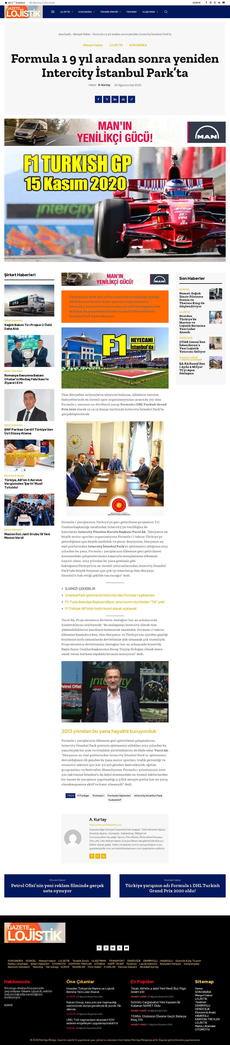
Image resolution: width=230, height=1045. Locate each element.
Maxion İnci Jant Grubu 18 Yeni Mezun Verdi (27, 536)
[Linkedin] (219, 3)
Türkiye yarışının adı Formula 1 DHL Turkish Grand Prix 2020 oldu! (172, 888)
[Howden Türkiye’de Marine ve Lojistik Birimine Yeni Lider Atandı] (215, 317)
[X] (106, 99)
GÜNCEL (184, 289)
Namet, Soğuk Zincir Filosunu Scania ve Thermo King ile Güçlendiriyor (191, 299)
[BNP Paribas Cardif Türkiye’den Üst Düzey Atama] (29, 405)
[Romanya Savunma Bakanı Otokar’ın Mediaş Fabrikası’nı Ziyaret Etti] (29, 351)
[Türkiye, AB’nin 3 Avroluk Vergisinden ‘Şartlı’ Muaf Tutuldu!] (29, 456)
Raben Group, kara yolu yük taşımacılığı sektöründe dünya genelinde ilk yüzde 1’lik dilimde (93, 1005)
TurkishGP (114, 799)
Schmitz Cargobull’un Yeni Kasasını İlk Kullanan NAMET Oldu (155, 1004)
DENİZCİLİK (185, 338)
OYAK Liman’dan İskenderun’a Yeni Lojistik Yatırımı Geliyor (192, 346)
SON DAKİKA (138, 45)
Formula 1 (98, 795)
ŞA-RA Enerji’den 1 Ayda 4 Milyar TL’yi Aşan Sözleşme (192, 368)
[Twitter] (215, 3)
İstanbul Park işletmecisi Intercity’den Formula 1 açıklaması (110, 595)
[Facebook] (206, 3)
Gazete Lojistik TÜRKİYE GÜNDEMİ (190, 358)
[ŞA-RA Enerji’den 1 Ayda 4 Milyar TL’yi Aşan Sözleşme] (215, 362)
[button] (165, 11)
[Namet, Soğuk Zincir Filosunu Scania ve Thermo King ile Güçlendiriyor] (215, 294)
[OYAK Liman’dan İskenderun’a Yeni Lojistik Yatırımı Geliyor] (215, 343)
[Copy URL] (131, 99)
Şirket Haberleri (13, 320)
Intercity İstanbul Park (148, 795)
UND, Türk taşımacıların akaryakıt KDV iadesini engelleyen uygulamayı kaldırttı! (92, 1021)
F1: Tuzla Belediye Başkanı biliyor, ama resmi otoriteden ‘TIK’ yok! (115, 602)
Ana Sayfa (65, 34)
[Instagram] (210, 3)
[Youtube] (223, 3)
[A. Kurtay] (75, 838)
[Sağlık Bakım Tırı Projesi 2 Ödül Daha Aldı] (29, 301)
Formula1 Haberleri (119, 795)
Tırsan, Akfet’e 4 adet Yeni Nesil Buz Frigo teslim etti (158, 990)
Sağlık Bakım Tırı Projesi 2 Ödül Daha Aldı (28, 326)
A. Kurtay (104, 85)
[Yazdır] (123, 99)
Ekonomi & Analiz (14, 475)
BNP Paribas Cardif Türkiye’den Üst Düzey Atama (28, 431)
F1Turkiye (83, 795)
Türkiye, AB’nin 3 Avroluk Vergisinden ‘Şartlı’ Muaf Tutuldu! (23, 483)
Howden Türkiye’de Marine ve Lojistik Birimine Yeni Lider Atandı (192, 324)
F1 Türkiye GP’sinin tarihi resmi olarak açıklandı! (100, 609)
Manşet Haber (81, 34)
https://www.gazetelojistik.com (105, 824)
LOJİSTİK (116, 45)
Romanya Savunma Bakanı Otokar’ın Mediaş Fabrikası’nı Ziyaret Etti (26, 379)
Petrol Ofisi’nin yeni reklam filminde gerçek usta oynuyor (57, 888)
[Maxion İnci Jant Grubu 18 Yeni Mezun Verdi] (29, 510)
